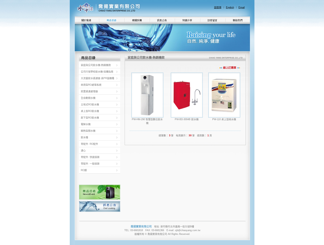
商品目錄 (99, 192)
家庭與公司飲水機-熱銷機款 (96, 65)
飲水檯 (84, 137)
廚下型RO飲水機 (90, 117)
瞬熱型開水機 (88, 130)
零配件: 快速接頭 (90, 157)
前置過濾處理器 (89, 91)
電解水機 (86, 124)
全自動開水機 (88, 97)
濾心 (83, 150)
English (230, 7)
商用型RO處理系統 (91, 84)
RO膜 (84, 170)
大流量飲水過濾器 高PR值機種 (97, 78)
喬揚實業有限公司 (108, 8)
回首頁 (217, 7)
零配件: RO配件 (89, 143)
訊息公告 (99, 206)
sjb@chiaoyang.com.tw (187, 230)
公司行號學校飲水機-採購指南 (97, 71)
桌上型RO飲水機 (90, 111)
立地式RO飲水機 (90, 104)
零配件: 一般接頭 (90, 163)
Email (241, 7)
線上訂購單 (229, 67)
